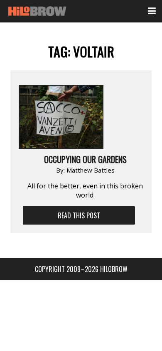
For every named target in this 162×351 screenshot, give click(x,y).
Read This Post (79, 215)
